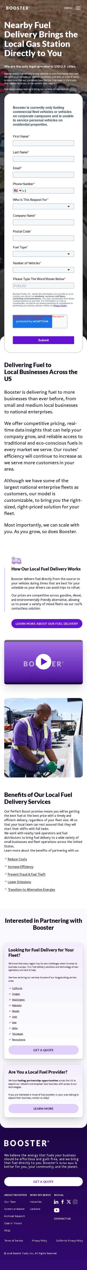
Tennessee (17, 1034)
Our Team (10, 1202)
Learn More (44, 1108)
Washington (18, 999)
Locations (35, 1209)
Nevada (15, 1011)
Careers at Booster (14, 1209)
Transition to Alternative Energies (31, 890)
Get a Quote (43, 1050)
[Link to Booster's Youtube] (56, 1210)
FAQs (7, 1230)
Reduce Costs (17, 859)
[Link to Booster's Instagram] (75, 1202)
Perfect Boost (66, 1163)
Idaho (15, 1028)
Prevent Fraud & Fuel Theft (27, 874)
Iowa (14, 1022)
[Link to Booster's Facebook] (62, 1202)
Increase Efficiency (20, 867)
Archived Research (14, 1216)
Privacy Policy (39, 1240)
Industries (36, 1202)
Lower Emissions (19, 882)
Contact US (62, 1218)
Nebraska (17, 1005)
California (17, 988)
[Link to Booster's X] (69, 1202)
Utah (14, 1016)
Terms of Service (13, 1240)
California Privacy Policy (69, 1240)
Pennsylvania (18, 1039)
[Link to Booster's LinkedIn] (56, 1202)
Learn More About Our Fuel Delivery (47, 623)
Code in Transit (13, 1223)
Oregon (16, 994)
